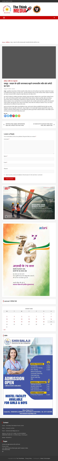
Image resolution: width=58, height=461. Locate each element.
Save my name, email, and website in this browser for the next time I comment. (24, 174)
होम (2, 451)
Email (5, 162)
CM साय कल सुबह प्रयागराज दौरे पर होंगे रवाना (11, 444)
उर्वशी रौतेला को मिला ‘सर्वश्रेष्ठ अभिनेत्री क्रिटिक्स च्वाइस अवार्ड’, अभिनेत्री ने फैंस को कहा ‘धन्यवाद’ (15, 124)
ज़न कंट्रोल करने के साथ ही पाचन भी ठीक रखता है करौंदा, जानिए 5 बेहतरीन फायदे (42, 124)
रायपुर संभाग (15, 81)
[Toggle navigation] (4, 17)
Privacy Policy (5, 446)
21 (36, 321)
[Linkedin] (11, 116)
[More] (19, 116)
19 (21, 321)
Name (5, 156)
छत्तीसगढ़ (5, 81)
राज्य (12, 81)
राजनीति (9, 81)
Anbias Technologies (45, 458)
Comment (6, 139)
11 (14, 319)
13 (29, 319)
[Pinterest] (13, 116)
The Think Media (20, 458)
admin (13, 88)
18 (14, 321)
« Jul (4, 329)
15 (43, 319)
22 (43, 321)
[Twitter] (8, 116)
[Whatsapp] (16, 116)
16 (51, 319)
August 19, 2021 (7, 88)
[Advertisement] (29, 31)
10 (6, 319)
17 (6, 321)
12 (21, 319)
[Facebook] (5, 116)
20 (29, 321)
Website (6, 168)
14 (36, 319)
